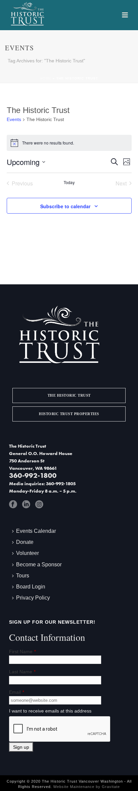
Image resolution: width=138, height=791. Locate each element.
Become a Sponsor (39, 564)
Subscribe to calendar (65, 206)
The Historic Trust (69, 395)
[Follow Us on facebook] (13, 504)
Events (14, 119)
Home (45, 78)
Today (69, 182)
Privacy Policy (33, 598)
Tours (22, 575)
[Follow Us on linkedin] (26, 504)
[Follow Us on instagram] (39, 504)
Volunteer (27, 553)
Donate (24, 542)
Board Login (30, 586)
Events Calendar (36, 531)
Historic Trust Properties (69, 414)
